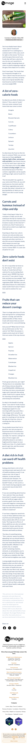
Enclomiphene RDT (17, 669)
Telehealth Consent (18, 714)
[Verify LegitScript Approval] (9, 721)
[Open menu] (25, 3)
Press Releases (8, 714)
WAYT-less (11, 660)
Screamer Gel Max (9, 679)
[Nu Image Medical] (4, 627)
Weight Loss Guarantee (15, 711)
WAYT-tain (17, 660)
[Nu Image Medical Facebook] (12, 729)
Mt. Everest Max (17, 673)
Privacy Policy (6, 711)
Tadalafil (17, 675)
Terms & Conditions (17, 706)
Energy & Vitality (14, 683)
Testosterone (14, 667)
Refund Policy (22, 709)
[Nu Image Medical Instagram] (15, 729)
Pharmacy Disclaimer (7, 709)
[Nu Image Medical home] (7, 3)
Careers (7, 706)
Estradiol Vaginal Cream (12, 680)
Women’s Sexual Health (14, 678)
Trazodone (14, 699)
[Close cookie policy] (25, 734)
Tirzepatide (17, 658)
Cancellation (16, 709)
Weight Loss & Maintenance (14, 657)
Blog (11, 706)
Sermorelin (10, 664)
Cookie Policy (15, 736)
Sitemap (24, 711)
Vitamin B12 (18, 685)
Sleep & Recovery (14, 697)
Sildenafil (12, 675)
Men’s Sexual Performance (14, 672)
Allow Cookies (14, 741)
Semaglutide (11, 658)
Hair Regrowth (14, 693)
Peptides (14, 663)
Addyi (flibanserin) (19, 679)
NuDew (14, 694)
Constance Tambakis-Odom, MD (14, 38)
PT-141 (20, 680)
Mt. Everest (10, 673)
